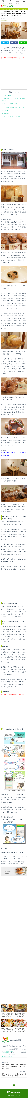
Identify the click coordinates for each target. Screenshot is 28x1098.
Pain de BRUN (7, 95)
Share (15, 42)
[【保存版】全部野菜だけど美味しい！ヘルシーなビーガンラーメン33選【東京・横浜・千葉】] (20, 1008)
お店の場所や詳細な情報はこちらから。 (13, 58)
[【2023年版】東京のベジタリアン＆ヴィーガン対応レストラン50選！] (7, 1008)
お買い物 (10, 3)
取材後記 (5, 110)
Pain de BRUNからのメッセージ (13, 107)
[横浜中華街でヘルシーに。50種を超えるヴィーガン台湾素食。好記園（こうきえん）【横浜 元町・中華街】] (7, 1023)
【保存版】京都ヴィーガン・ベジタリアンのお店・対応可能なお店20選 (20, 1030)
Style (6, 9)
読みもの (17, 3)
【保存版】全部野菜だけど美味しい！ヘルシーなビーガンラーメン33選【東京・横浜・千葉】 (20, 1017)
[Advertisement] (14, 75)
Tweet (6, 42)
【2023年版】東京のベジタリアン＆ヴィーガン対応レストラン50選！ (7, 1015)
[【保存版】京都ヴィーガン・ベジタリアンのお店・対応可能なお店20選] (20, 1023)
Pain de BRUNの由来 (10, 104)
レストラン (3, 3)
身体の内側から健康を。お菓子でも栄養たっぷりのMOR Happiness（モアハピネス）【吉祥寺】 (14, 1066)
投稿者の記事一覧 (7, 1056)
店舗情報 (5, 113)
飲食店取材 (4, 20)
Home (2, 9)
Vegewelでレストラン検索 (11, 117)
